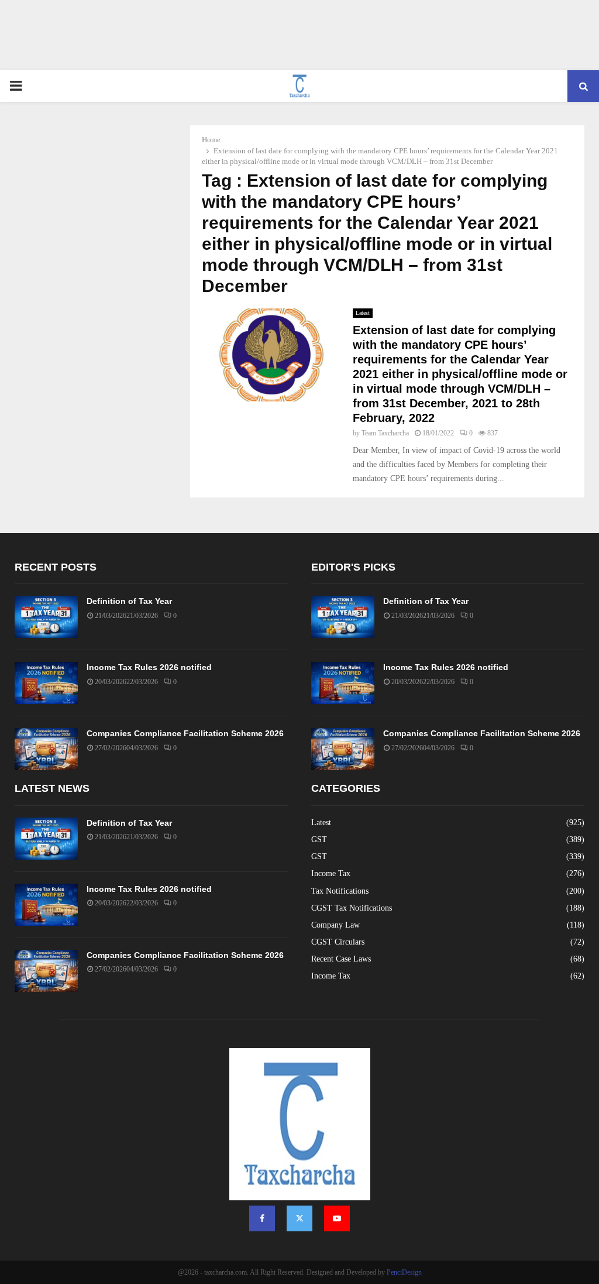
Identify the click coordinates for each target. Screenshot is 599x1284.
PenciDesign (404, 1272)
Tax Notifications (340, 891)
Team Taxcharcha (385, 433)
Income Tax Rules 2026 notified (149, 667)
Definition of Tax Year (129, 601)
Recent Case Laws (341, 959)
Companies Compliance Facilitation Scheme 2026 (185, 733)
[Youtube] (337, 1218)
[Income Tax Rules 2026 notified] (46, 683)
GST (319, 839)
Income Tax (330, 873)
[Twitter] (299, 1218)
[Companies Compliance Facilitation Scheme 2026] (46, 749)
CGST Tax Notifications (351, 908)
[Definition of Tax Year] (46, 617)
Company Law (335, 925)
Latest (363, 313)
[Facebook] (262, 1218)
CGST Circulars (337, 942)
